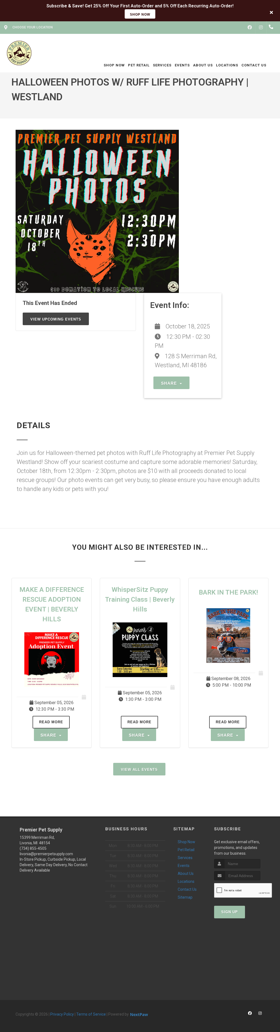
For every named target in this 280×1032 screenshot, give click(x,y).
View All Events (139, 770)
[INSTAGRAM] (260, 27)
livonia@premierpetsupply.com (46, 854)
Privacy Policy (62, 1014)
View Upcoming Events (55, 319)
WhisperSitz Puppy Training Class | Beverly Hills (140, 599)
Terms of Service (91, 1014)
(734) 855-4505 (33, 848)
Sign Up (229, 912)
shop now (140, 14)
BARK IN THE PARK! (228, 592)
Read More (51, 722)
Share (169, 383)
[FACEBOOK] (249, 27)
